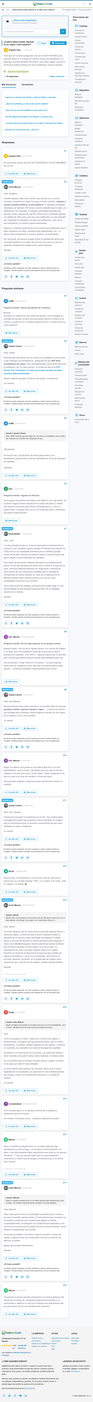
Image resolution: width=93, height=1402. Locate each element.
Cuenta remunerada (79, 41)
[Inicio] (42, 4)
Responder (60, 43)
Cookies (74, 1343)
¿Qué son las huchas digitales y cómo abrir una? (26, 110)
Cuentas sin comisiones (79, 31)
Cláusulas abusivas (79, 405)
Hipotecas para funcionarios (81, 156)
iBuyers (78, 277)
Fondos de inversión (79, 310)
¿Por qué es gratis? (84, 10)
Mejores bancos (81, 346)
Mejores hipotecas (79, 123)
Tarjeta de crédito (82, 218)
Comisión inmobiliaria (79, 282)
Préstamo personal (78, 181)
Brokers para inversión (80, 316)
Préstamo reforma (82, 196)
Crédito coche (80, 192)
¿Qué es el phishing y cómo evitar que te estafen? (26, 103)
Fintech (78, 350)
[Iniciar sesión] (90, 4)
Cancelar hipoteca (78, 272)
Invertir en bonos (81, 334)
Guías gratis (55, 1341)
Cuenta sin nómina (79, 48)
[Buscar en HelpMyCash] (84, 4)
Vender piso (79, 267)
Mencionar (31, 173)
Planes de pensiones (79, 329)
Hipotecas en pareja (80, 162)
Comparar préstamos (79, 187)
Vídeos (53, 1343)
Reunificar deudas (79, 386)
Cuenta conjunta (81, 63)
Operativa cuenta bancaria (18, 71)
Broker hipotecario (79, 130)
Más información (9, 84)
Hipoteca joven (81, 151)
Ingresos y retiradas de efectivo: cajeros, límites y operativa (30, 97)
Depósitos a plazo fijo (82, 102)
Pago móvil (79, 353)
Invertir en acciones (79, 322)
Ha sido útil (13, 173)
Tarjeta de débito (81, 226)
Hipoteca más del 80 (82, 146)
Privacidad (75, 1341)
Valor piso (79, 263)
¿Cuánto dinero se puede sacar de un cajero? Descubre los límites (34, 123)
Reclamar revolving (79, 370)
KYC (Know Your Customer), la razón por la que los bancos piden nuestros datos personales (33, 370)
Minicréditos (79, 200)
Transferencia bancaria (80, 80)
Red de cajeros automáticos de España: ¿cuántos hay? (29, 116)
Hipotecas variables (79, 140)
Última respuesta (57, 76)
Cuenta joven (80, 53)
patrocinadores (29, 1388)
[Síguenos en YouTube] (20, 1395)
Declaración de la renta (82, 420)
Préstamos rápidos (79, 205)
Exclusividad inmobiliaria (80, 288)
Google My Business (22, 1346)
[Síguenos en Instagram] (15, 1395)
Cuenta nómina (81, 36)
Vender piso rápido (79, 258)
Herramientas (27, 84)
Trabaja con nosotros (39, 1346)
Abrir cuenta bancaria (79, 68)
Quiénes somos (37, 1338)
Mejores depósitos (79, 95)
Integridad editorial (70, 10)
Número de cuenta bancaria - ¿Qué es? (22, 129)
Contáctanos (36, 1341)
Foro (7, 10)
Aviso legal (75, 1338)
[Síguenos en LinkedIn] (26, 1395)
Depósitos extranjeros (79, 108)
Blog (53, 1349)
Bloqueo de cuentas (79, 393)
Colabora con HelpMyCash (41, 1343)
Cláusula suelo (81, 375)
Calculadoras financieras (60, 1338)
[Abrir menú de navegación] (3, 4)
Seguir (43, 43)
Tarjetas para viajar (80, 234)
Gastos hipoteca (81, 167)
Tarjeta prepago (81, 222)
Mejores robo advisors (80, 303)
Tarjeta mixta (80, 229)
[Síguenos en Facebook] (4, 1395)
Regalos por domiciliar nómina (82, 74)
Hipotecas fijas (81, 135)
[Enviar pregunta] (63, 31)
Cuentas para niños (80, 58)
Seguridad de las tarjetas (81, 241)
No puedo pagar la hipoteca (81, 380)
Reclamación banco (80, 399)
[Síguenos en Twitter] (9, 1395)
